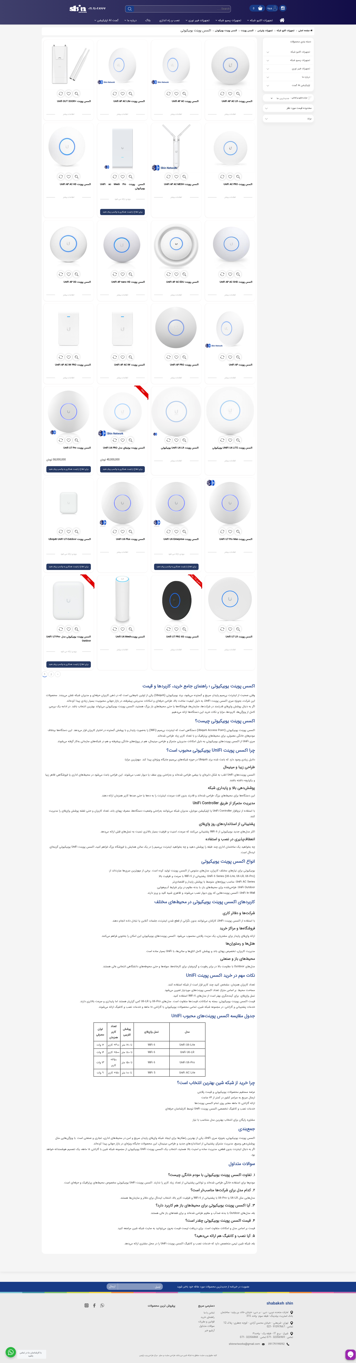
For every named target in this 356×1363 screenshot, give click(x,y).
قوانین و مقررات (206, 1321)
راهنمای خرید (208, 1317)
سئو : (160, 1355)
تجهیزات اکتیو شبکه (261, 20)
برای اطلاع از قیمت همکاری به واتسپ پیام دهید (122, 212)
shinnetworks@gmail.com (244, 1344)
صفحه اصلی (304, 30)
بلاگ (148, 20)
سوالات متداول (207, 1326)
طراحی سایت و (169, 1355)
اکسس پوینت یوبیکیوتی (226, 30)
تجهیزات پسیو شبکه (229, 20)
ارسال (112, 1286)
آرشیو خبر (210, 1330)
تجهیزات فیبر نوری (199, 20)
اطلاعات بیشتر (230, 114)
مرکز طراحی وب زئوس (148, 1355)
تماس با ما (209, 1313)
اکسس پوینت (247, 30)
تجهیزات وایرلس (265, 30)
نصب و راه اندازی (169, 20)
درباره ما (131, 20)
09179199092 (276, 1344)
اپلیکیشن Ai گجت (107, 20)
